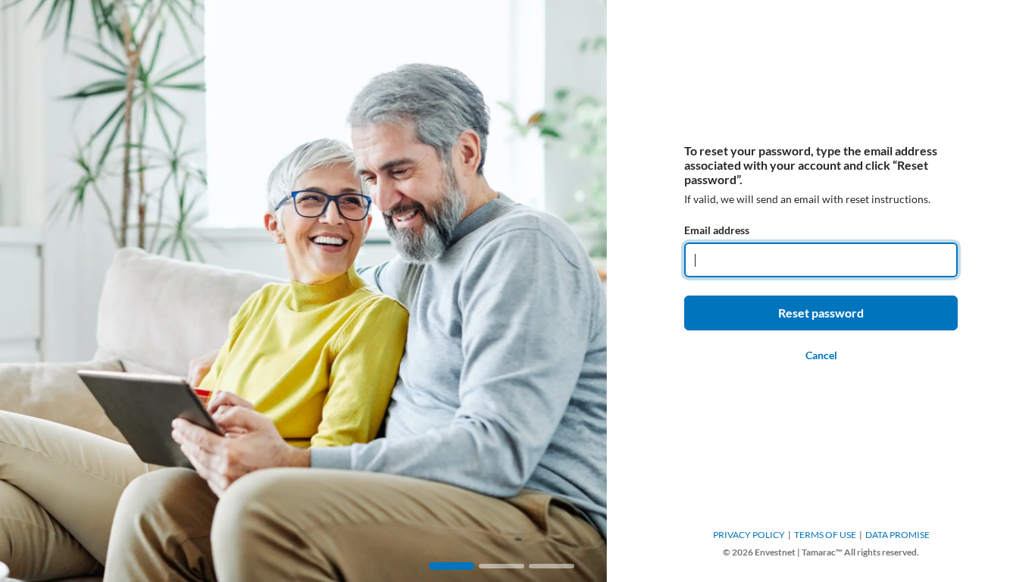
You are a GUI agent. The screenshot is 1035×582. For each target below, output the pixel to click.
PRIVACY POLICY (749, 534)
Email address (716, 230)
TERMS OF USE (825, 534)
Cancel (821, 355)
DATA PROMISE (897, 534)
